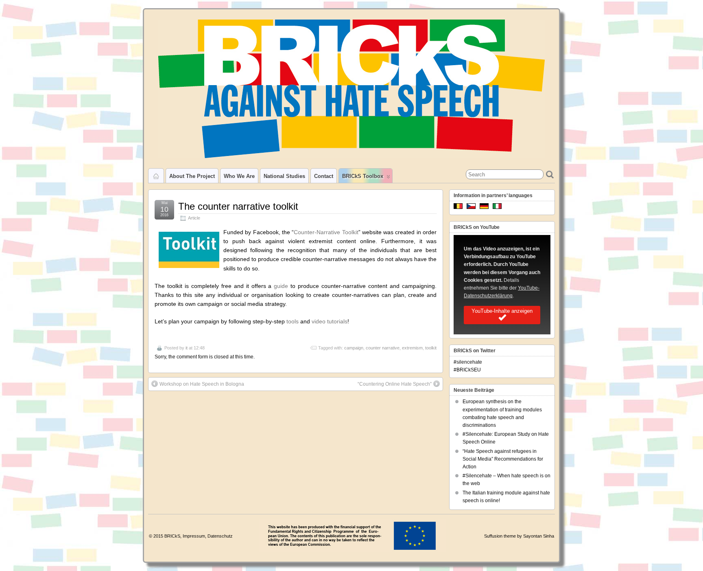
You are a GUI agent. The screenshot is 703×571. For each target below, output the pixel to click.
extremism (412, 347)
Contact (323, 176)
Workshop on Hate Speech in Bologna (201, 384)
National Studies (284, 176)
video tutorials (329, 321)
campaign (353, 347)
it (187, 347)
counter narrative (383, 347)
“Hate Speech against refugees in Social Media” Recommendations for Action (503, 459)
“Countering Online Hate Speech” (395, 384)
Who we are (239, 176)
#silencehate (468, 362)
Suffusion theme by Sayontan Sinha (519, 536)
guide (281, 286)
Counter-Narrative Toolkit (326, 232)
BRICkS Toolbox (362, 176)
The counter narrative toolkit (238, 206)
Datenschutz (220, 536)
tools (292, 321)
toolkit (431, 347)
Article (194, 217)
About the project (192, 176)
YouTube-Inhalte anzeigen (502, 311)
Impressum (194, 536)
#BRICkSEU (467, 370)
